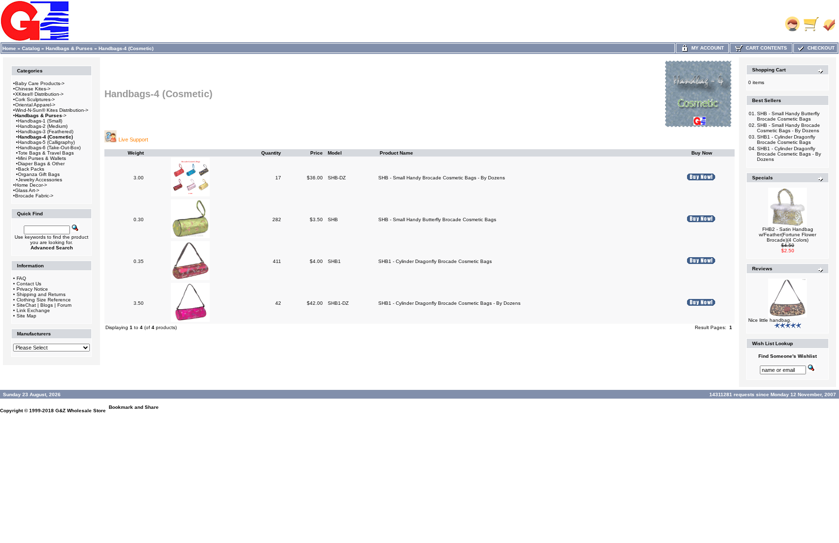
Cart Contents (765, 48)
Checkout (820, 48)
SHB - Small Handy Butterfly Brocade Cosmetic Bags (437, 219)
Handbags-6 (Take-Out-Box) (49, 147)
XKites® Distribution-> (39, 94)
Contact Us (29, 283)
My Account (706, 48)
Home (9, 48)
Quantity (271, 153)
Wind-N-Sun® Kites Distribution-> (51, 110)
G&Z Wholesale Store (80, 410)
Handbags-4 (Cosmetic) (126, 48)
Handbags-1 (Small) (40, 120)
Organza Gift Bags (39, 174)
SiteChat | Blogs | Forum (44, 305)
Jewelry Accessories (40, 179)
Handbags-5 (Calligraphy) (46, 142)
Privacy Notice (32, 289)
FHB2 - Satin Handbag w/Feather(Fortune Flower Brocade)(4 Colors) (787, 235)
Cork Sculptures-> (35, 99)
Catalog (31, 48)
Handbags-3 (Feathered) (45, 131)
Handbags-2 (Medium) (42, 126)
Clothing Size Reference (44, 299)
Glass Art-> (27, 190)
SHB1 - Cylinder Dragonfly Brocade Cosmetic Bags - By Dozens (449, 303)
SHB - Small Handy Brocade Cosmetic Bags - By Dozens (441, 177)
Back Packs (31, 169)
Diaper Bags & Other (41, 163)
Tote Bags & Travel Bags (46, 153)
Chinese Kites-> (32, 88)
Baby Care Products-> (40, 83)
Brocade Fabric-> (34, 195)
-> (41, 115)
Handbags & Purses (69, 48)
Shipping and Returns (41, 294)
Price (316, 153)
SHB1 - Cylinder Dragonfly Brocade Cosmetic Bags (435, 261)
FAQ (21, 278)
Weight (136, 153)
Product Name (396, 153)
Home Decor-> (31, 185)
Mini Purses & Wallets (42, 158)
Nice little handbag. (769, 320)
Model (335, 153)
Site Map (26, 315)
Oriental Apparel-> (35, 104)
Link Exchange (33, 310)
